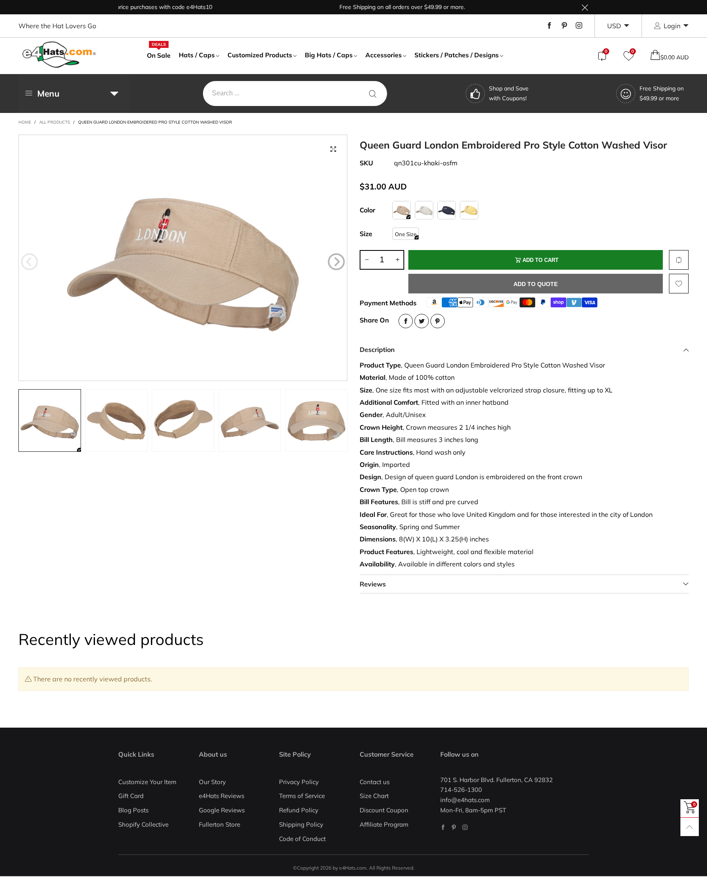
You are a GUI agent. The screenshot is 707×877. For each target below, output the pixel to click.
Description (377, 349)
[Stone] (424, 210)
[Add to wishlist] (679, 283)
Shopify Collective (143, 824)
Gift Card (131, 796)
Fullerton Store (219, 824)
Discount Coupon (384, 810)
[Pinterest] (564, 26)
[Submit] (373, 93)
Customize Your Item (147, 782)
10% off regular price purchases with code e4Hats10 (127, 7)
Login (672, 26)
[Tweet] (421, 321)
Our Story (212, 782)
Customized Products (259, 55)
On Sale (159, 54)
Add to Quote (535, 284)
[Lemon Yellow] (469, 210)
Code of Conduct (302, 839)
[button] (29, 261)
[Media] (333, 149)
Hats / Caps (197, 55)
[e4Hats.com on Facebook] (443, 827)
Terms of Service (302, 796)
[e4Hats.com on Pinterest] (454, 827)
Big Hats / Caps (329, 55)
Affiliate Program (384, 824)
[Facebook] (549, 26)
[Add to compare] (679, 260)
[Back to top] (689, 827)
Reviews (373, 584)
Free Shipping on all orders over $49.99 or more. (386, 7)
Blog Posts (133, 810)
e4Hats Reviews (221, 796)
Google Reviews (222, 810)
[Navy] (446, 210)
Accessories (383, 55)
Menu (48, 93)
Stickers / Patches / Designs (456, 55)
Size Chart (374, 796)
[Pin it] (437, 321)
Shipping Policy (301, 824)
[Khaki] (401, 210)
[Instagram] (579, 26)
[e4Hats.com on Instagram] (465, 827)
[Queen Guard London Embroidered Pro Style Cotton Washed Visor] (183, 258)
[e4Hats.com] (59, 54)
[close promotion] (585, 7)
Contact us (375, 782)
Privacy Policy (299, 782)
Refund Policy (298, 810)
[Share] (406, 321)
